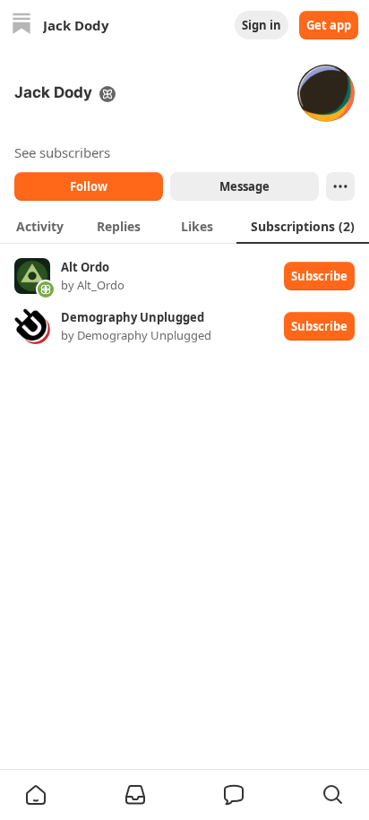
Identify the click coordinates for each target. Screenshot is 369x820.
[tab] (39, 226)
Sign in (261, 25)
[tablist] (184, 226)
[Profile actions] (340, 186)
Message (244, 186)
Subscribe (319, 276)
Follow (88, 186)
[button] (35, 795)
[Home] (21, 26)
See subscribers (62, 152)
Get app (328, 25)
